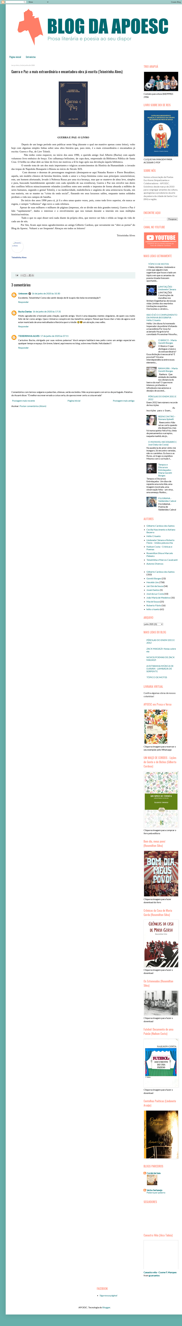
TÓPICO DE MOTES (158, 264)
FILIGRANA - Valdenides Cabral (167, 499)
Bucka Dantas (25, 311)
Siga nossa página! (108, 1295)
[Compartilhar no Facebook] (30, 275)
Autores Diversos (154, 563)
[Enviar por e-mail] (21, 275)
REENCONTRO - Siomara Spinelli (166, 417)
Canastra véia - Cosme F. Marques (160, 1272)
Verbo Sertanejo (154, 1190)
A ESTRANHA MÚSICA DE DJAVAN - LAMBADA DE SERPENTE (159, 668)
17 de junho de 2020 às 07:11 (54, 336)
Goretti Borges (153, 578)
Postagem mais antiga (123, 400)
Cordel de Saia (154, 1173)
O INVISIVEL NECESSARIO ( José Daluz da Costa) (162, 443)
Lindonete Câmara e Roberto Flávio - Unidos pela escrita (160, 541)
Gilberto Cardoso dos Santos (160, 525)
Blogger (106, 1307)
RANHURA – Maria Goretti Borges (168, 369)
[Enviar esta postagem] (16, 275)
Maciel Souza (153, 601)
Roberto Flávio (153, 605)
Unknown (23, 293)
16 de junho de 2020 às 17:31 (47, 311)
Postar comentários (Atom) (33, 406)
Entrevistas (31, 57)
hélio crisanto (153, 609)
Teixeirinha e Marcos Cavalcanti (162, 559)
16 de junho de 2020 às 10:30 (46, 293)
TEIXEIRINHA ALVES (29, 336)
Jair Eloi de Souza (154, 586)
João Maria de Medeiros (158, 597)
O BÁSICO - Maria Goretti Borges (167, 341)
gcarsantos (154, 1275)
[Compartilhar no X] (27, 275)
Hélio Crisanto (153, 536)
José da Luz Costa (155, 593)
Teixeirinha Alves (19, 257)
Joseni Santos (153, 590)
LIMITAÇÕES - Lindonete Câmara (167, 288)
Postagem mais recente (23, 400)
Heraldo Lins (152, 582)
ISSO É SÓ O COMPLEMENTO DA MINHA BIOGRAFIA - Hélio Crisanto (161, 317)
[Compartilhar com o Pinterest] (32, 275)
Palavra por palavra (156, 1192)
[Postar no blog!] (24, 275)
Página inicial (15, 57)
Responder (23, 302)
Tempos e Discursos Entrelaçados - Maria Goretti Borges (165, 470)
